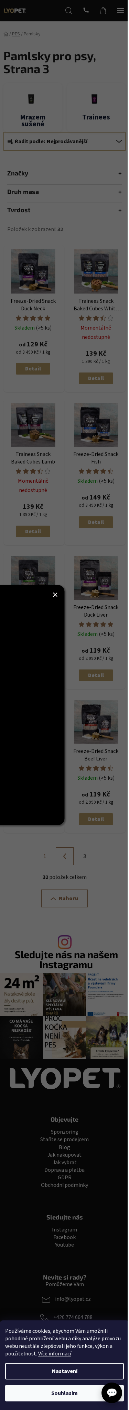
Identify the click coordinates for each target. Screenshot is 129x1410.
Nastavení (64, 1371)
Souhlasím (64, 1393)
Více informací (54, 1353)
